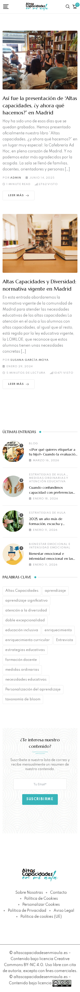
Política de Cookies (41, 899)
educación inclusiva (21, 630)
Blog (33, 443)
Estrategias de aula (47, 474)
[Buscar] (68, 7)
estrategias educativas (25, 650)
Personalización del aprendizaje (33, 689)
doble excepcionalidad (25, 620)
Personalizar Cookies (41, 905)
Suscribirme (40, 799)
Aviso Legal (64, 911)
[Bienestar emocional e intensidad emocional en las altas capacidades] (13, 554)
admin (15, 177)
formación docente (21, 660)
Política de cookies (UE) (41, 917)
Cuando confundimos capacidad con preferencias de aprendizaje (51, 492)
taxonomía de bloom (22, 699)
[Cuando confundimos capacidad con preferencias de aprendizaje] (13, 486)
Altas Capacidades (21, 591)
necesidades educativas (26, 679)
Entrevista (64, 640)
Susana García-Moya (29, 360)
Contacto (58, 893)
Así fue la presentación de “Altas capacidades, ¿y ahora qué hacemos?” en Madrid (40, 105)
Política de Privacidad (27, 911)
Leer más (16, 195)
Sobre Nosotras (29, 893)
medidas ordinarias (22, 670)
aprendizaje (55, 591)
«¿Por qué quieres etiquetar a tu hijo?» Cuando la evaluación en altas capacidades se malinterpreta (53, 456)
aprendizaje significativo (26, 600)
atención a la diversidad (26, 610)
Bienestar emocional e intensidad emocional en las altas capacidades (51, 558)
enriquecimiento (58, 630)
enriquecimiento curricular (27, 640)
